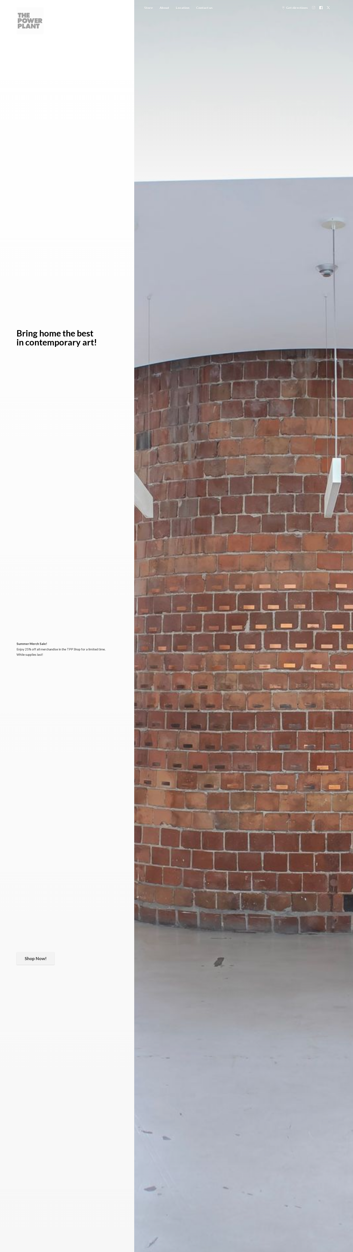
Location (182, 8)
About (164, 8)
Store (148, 8)
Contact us (204, 8)
